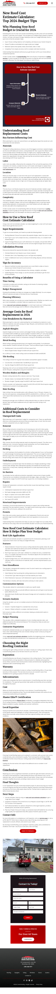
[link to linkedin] (29, 980)
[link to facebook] (24, 980)
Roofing (9, 972)
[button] (50, 3)
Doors (40, 972)
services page (44, 818)
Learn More (28, 939)
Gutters (47, 972)
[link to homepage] (9, 3)
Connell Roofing (21, 56)
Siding (24, 972)
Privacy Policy (39, 984)
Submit (28, 917)
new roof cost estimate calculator (17, 305)
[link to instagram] (27, 980)
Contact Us (42, 3)
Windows (32, 972)
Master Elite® (21, 700)
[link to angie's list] (32, 980)
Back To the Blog (28, 831)
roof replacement (8, 169)
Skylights (17, 972)
